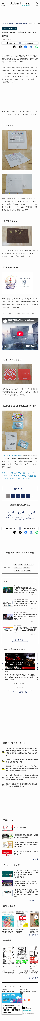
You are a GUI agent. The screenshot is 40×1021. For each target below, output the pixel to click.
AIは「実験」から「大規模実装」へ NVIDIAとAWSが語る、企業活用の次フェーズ (25, 617)
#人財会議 (16, 571)
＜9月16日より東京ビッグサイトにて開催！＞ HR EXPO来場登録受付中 (25, 630)
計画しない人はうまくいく (21, 965)
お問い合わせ (23, 989)
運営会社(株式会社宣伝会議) (28, 991)
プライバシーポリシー (8, 991)
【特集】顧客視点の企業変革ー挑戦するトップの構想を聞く (26, 836)
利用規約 (4, 989)
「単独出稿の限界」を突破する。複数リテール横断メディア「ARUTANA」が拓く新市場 (26, 844)
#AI (15, 564)
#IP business (17, 568)
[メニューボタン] (3, 4)
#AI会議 (20, 564)
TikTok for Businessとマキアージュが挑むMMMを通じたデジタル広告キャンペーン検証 (25, 603)
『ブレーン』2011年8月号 (11, 455)
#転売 (28, 571)
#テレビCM (26, 568)
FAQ (21, 987)
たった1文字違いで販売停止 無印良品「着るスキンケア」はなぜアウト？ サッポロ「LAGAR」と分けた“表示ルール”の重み (22, 777)
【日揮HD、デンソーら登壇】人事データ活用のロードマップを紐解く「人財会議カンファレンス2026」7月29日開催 (26, 893)
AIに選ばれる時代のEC (20, 931)
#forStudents (29, 564)
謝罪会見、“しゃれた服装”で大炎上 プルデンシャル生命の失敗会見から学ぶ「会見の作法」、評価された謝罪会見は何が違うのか (22, 768)
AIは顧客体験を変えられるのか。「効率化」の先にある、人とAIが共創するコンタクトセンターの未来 (25, 590)
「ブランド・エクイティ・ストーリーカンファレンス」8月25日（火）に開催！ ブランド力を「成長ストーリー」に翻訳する (26, 874)
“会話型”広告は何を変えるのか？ (7, 931)
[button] (14, 46)
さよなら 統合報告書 (8, 965)
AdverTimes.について (8, 987)
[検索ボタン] (36, 4)
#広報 (23, 571)
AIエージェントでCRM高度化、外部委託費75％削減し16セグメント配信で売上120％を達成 (20, 677)
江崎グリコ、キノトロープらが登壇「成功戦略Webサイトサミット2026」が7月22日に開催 (26, 883)
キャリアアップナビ (20, 828)
